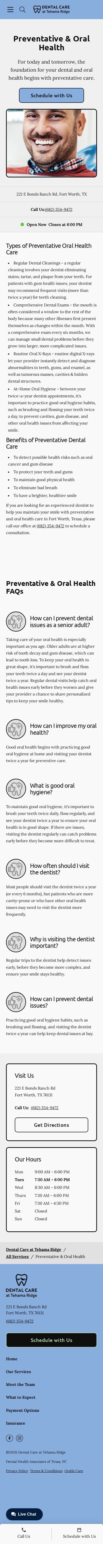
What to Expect (21, 1397)
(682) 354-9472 (58, 209)
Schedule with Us (51, 95)
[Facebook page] (9, 1438)
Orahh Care (73, 1471)
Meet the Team (20, 1384)
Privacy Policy (17, 1471)
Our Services (18, 1371)
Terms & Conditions (46, 1471)
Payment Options (22, 1410)
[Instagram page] (19, 1438)
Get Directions (51, 1124)
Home (12, 1358)
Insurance (15, 1423)
